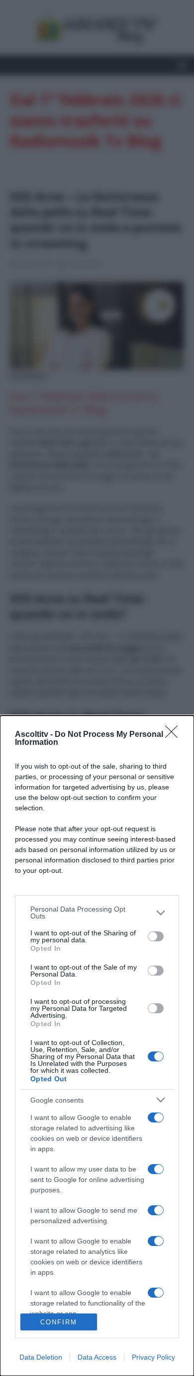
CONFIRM (58, 1322)
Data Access (97, 1357)
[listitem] (97, 912)
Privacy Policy (153, 1357)
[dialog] (97, 1046)
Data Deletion (40, 1357)
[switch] (156, 936)
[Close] (174, 734)
